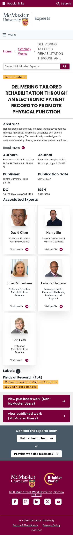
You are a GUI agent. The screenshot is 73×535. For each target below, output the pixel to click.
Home (7, 51)
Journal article (15, 77)
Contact (36, 530)
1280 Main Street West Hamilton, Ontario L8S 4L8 (36, 494)
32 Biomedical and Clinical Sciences (31, 382)
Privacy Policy (51, 525)
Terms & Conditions (25, 525)
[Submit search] (64, 66)
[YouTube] (58, 502)
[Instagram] (26, 502)
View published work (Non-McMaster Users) (29, 401)
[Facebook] (15, 502)
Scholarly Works (24, 51)
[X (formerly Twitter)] (47, 502)
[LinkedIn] (36, 502)
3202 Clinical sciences (20, 386)
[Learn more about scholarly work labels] (18, 371)
